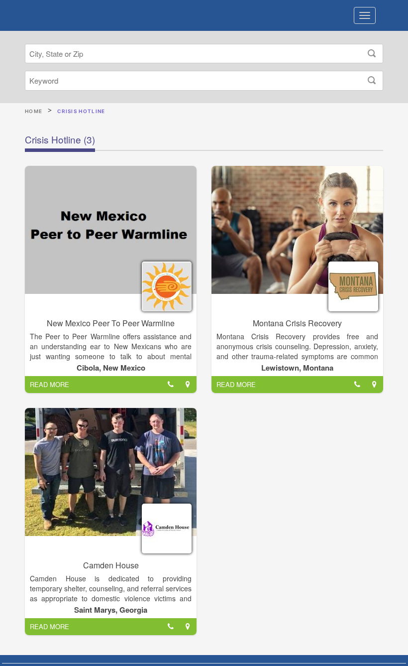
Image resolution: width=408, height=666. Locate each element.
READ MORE (49, 384)
